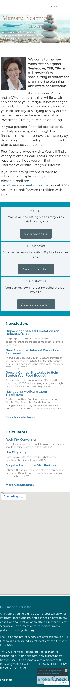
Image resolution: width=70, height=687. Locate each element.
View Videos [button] (34, 234)
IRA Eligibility (16, 452)
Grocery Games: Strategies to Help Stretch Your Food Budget (32, 374)
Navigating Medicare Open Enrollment (26, 393)
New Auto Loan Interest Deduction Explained (32, 352)
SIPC (12, 645)
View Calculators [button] (34, 304)
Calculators (16, 432)
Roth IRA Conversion (21, 439)
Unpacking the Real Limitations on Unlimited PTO (32, 332)
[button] (57, 7)
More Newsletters (20, 417)
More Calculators (20, 485)
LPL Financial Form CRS (16, 607)
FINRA (4, 645)
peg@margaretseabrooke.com (25, 185)
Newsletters (17, 323)
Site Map (6, 679)
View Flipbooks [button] (34, 269)
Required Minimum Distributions (31, 465)
